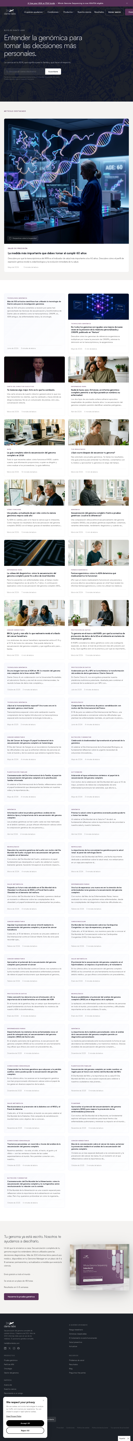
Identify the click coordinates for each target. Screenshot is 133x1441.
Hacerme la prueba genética (21, 1296)
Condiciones (53, 12)
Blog (70, 1368)
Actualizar (73, 1346)
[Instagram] (14, 1348)
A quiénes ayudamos (33, 12)
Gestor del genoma (11, 1373)
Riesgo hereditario (76, 1330)
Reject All (25, 1430)
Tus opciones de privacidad (120, 1428)
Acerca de (8, 1385)
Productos (68, 12)
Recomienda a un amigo (13, 1393)
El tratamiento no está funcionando (83, 1338)
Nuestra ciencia (84, 12)
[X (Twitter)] (9, 1348)
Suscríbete (53, 71)
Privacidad (60, 1428)
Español (122, 1438)
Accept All (25, 1423)
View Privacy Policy (13, 1416)
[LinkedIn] (5, 1348)
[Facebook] (18, 1348)
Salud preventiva (75, 1342)
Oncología (8, 1368)
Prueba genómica (10, 1360)
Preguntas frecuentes (77, 1373)
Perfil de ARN (9, 1364)
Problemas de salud (76, 1360)
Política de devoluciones (100, 1428)
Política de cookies (83, 1428)
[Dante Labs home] (10, 12)
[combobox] (124, 1438)
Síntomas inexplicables (78, 1334)
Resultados (99, 12)
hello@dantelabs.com (11, 1343)
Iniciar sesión (114, 12)
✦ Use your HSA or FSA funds (41, 3)
